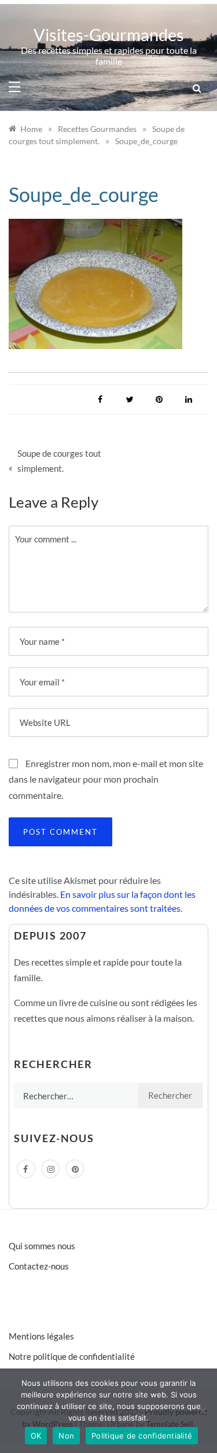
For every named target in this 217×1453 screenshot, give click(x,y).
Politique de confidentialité (141, 1435)
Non (66, 1435)
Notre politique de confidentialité (72, 1356)
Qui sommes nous (42, 1246)
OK (36, 1435)
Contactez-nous (39, 1266)
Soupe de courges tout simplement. (59, 461)
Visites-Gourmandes (109, 34)
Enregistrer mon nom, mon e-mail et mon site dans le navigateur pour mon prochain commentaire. (106, 779)
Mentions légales (41, 1336)
